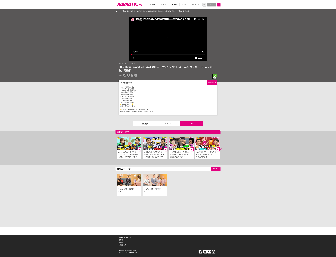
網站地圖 (121, 242)
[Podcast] (213, 251)
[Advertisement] (168, 211)
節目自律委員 (122, 245)
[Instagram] (209, 251)
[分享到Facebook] (125, 75)
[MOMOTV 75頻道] (129, 4)
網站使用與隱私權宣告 (125, 237)
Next (220, 148)
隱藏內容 (211, 83)
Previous (116, 148)
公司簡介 (185, 4)
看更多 (215, 169)
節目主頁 (168, 124)
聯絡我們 (121, 240)
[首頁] (116, 11)
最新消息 (174, 4)
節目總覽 (153, 4)
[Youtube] (205, 251)
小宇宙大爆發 (124, 11)
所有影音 (132, 11)
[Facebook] (200, 251)
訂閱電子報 (195, 4)
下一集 (191, 124)
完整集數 (144, 124)
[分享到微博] (132, 75)
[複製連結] (136, 75)
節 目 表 (163, 4)
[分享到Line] (128, 75)
